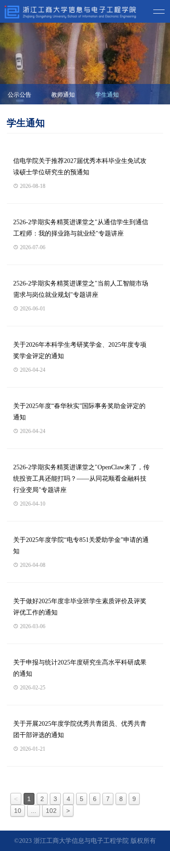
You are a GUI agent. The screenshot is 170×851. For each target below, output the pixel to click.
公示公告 (19, 94)
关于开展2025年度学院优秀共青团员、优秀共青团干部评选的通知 (79, 729)
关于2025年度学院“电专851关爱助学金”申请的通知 (81, 545)
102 (51, 810)
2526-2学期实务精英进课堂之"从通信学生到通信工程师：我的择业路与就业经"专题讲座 (80, 228)
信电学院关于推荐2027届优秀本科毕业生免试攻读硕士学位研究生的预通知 (79, 166)
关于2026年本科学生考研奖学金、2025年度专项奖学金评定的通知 (79, 350)
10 (17, 810)
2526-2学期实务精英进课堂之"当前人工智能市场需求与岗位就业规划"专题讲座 (80, 289)
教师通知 (63, 94)
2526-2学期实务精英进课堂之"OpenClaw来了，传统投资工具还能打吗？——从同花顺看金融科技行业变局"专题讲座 (81, 478)
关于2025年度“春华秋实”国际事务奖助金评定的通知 (79, 412)
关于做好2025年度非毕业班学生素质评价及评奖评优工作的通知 (79, 607)
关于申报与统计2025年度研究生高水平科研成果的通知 (79, 668)
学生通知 (107, 94)
